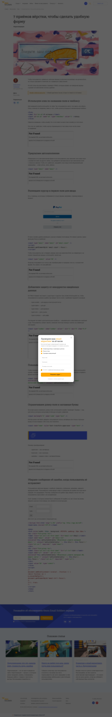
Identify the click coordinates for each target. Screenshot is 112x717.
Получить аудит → (56, 374)
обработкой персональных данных (56, 369)
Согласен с (53, 369)
